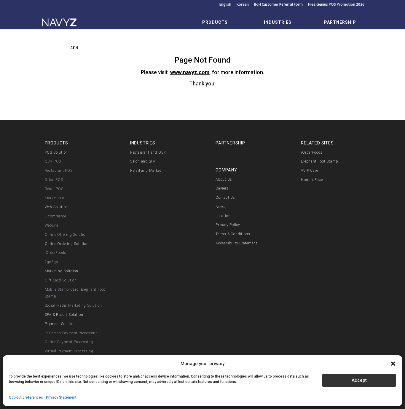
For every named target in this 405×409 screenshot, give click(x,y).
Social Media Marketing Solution (73, 305)
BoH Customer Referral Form (278, 5)
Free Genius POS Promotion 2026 (336, 5)
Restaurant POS (59, 170)
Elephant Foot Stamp (319, 161)
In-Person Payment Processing (71, 333)
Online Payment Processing (69, 342)
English (225, 5)
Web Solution (56, 207)
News (220, 207)
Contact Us (225, 197)
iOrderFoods (55, 253)
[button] (393, 364)
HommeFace (312, 180)
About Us (224, 179)
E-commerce (55, 216)
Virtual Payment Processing (69, 351)
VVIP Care (309, 170)
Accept (359, 380)
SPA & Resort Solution (64, 315)
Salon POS (54, 180)
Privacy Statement (61, 397)
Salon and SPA (143, 161)
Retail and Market (145, 170)
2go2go (51, 262)
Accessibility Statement (236, 243)
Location (223, 216)
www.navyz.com (190, 72)
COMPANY (226, 170)
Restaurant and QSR (148, 152)
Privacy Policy (228, 225)
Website (52, 225)
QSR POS (53, 161)
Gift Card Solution (61, 280)
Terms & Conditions (233, 234)
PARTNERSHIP (340, 22)
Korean (243, 5)
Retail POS (54, 189)
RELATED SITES (317, 143)
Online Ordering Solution (67, 244)
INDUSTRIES (277, 22)
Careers (222, 188)
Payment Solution (60, 324)
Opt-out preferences (26, 397)
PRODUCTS (215, 22)
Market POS (55, 198)
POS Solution (56, 152)
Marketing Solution (61, 271)
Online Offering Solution (66, 235)
